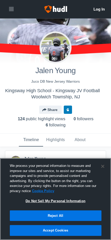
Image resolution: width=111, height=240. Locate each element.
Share (52, 110)
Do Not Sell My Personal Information (55, 201)
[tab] (31, 140)
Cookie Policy (43, 191)
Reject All (55, 216)
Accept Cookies (55, 230)
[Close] (102, 166)
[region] (55, 199)
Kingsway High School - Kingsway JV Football (52, 90)
